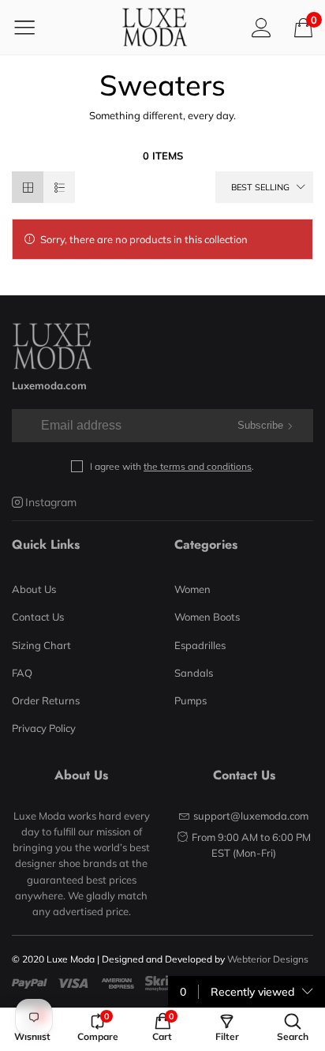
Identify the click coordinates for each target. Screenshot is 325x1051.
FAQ (22, 672)
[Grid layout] (27, 187)
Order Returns (46, 700)
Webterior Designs (267, 959)
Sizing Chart (41, 645)
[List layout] (59, 187)
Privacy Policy (44, 728)
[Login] (261, 27)
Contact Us (38, 616)
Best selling (260, 187)
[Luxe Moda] (154, 27)
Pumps (190, 700)
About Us (34, 589)
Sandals (193, 672)
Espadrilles (200, 645)
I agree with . (172, 466)
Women (192, 589)
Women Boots (207, 616)
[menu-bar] (34, 26)
